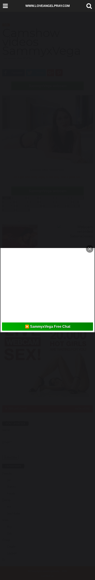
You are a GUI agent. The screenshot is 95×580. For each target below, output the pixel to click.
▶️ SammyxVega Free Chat (47, 326)
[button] (88, 6)
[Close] (89, 249)
